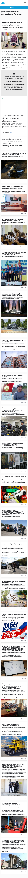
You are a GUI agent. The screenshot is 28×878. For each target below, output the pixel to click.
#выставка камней (12, 17)
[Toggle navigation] (25, 3)
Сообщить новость (14, 7)
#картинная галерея (21, 17)
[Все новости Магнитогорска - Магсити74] (3, 3)
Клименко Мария (4, 17)
